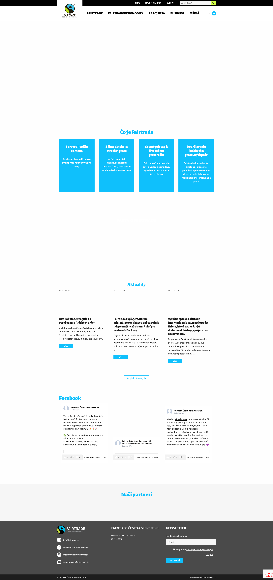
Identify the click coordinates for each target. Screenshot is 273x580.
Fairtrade (95, 13)
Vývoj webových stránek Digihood (203, 577)
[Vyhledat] (213, 3)
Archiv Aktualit (136, 378)
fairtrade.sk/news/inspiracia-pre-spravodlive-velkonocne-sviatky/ (81, 443)
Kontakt (171, 3)
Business (177, 13)
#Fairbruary (181, 419)
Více (66, 346)
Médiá (194, 13)
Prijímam (194, 552)
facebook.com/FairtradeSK (75, 547)
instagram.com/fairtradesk (75, 554)
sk (214, 13)
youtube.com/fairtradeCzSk (76, 562)
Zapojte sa (157, 13)
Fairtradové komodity (125, 13)
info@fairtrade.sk (71, 540)
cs (209, 13)
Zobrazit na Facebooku (92, 457)
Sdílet (104, 457)
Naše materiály (153, 3)
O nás (137, 3)
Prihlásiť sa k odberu (176, 535)
